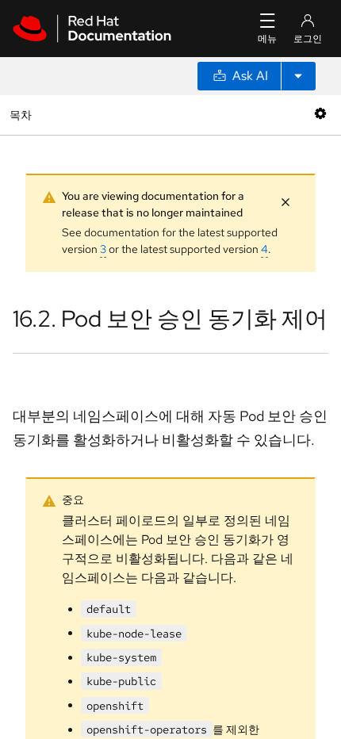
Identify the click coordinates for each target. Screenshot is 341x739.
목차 (22, 114)
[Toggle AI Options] (298, 76)
